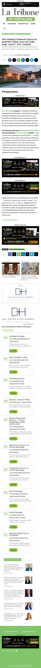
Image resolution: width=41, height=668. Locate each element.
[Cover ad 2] (20, 168)
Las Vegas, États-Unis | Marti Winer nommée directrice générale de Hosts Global (14, 604)
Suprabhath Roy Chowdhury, (29, 130)
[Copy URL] (36, 60)
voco (31, 135)
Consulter (13, 350)
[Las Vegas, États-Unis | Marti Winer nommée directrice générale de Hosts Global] (28, 606)
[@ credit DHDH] (20, 6)
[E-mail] (27, 60)
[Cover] (20, 108)
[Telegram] (32, 60)
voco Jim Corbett (8, 111)
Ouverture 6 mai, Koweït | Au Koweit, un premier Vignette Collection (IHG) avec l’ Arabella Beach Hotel (29, 277)
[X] (14, 60)
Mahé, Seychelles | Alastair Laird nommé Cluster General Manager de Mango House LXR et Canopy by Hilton (14, 581)
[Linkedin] (23, 60)
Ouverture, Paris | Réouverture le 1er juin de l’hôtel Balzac (10, 276)
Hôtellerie (5, 34)
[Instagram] (6, 651)
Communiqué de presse (10, 220)
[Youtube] (16, 651)
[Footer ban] (20, 642)
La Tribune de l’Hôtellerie (22, 55)
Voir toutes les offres (8, 330)
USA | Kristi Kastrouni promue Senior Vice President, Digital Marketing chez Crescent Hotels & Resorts (13, 568)
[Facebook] (10, 60)
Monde (13, 34)
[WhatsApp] (18, 60)
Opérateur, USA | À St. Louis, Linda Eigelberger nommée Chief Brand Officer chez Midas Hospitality (14, 616)
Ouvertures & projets (23, 34)
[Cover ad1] (20, 235)
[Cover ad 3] (20, 195)
